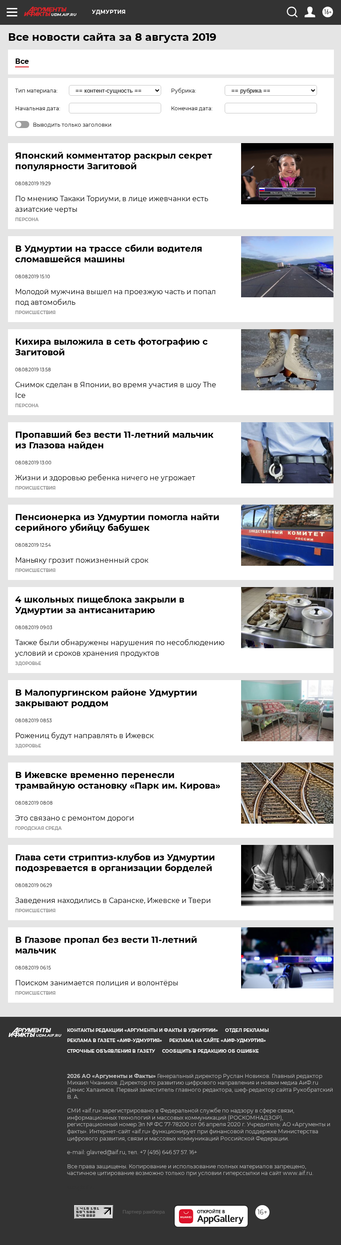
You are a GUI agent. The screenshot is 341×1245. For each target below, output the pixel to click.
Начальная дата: (37, 108)
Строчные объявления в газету (111, 1051)
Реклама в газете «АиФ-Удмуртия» (114, 1040)
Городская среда (38, 828)
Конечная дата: (192, 108)
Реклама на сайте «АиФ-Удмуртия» (217, 1040)
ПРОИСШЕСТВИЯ (35, 313)
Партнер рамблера (144, 1211)
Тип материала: (36, 90)
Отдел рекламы (247, 1030)
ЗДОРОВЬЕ (28, 663)
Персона (27, 220)
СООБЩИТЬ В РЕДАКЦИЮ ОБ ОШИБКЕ (210, 1051)
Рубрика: (183, 90)
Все (22, 61)
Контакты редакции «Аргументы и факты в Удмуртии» (142, 1030)
